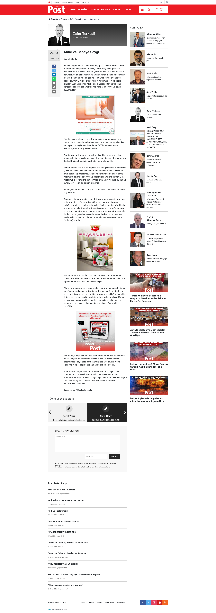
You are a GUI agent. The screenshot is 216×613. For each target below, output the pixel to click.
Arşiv (77, 2)
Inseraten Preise (78, 9)
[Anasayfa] (49, 2)
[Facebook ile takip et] (143, 602)
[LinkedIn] (54, 74)
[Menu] (142, 10)
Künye (91, 603)
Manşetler (56, 2)
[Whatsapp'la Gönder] (54, 79)
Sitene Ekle (85, 2)
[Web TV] (161, 2)
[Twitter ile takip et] (148, 602)
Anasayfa (83, 603)
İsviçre (127, 9)
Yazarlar (94, 9)
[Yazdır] (54, 87)
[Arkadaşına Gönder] (54, 83)
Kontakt (117, 9)
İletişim (99, 603)
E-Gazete (105, 9)
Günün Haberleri (67, 2)
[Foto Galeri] (167, 2)
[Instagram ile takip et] (154, 602)
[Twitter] (54, 70)
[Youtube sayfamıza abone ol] (159, 602)
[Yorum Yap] (54, 91)
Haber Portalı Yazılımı (59, 610)
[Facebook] (54, 66)
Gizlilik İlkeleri (109, 603)
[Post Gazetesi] (56, 9)
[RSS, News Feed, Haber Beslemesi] (165, 602)
